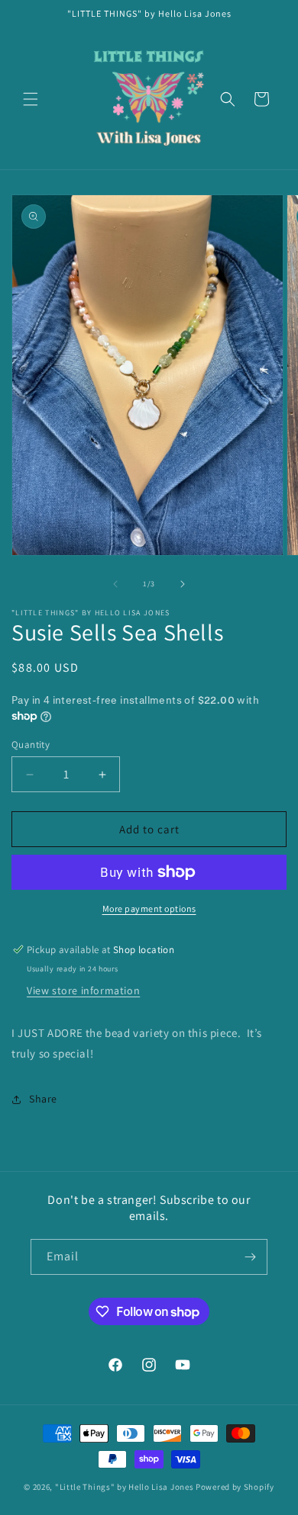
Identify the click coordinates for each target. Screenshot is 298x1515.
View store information (83, 990)
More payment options (149, 908)
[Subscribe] (250, 1257)
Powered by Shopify (235, 1486)
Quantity (30, 744)
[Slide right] (182, 584)
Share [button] (43, 1099)
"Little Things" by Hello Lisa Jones (125, 1486)
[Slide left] (115, 584)
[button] (30, 99)
